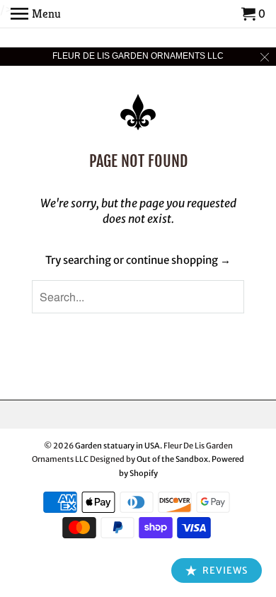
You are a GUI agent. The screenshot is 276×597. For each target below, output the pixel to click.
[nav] (36, 14)
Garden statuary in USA (117, 446)
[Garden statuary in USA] (138, 102)
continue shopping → (178, 260)
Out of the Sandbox (172, 459)
